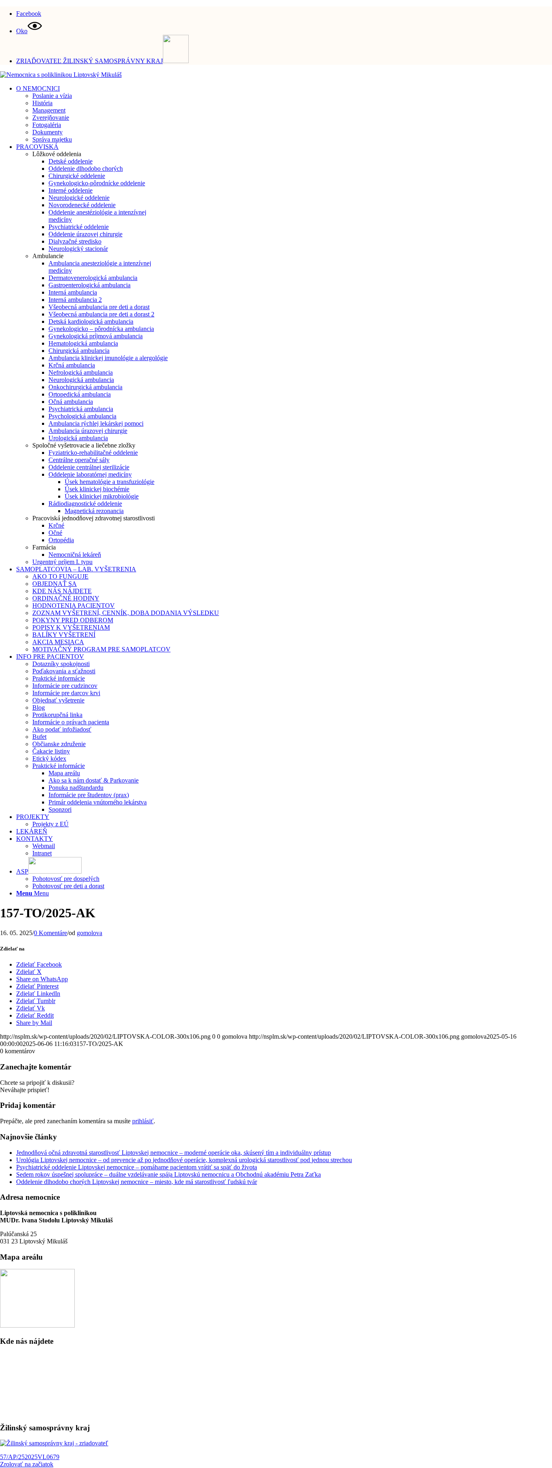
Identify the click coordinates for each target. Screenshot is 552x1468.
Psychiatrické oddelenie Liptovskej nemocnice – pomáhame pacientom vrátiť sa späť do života (136, 1167)
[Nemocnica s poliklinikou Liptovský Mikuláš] (61, 74)
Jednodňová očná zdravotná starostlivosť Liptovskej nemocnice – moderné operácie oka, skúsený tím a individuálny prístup (173, 1152)
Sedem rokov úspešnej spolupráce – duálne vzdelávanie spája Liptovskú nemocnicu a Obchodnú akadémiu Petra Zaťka (168, 1174)
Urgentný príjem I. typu (62, 561)
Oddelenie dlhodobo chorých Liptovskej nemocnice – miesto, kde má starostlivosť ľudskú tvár (136, 1181)
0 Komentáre (50, 932)
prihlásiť (143, 1121)
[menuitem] (284, 12)
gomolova (89, 932)
